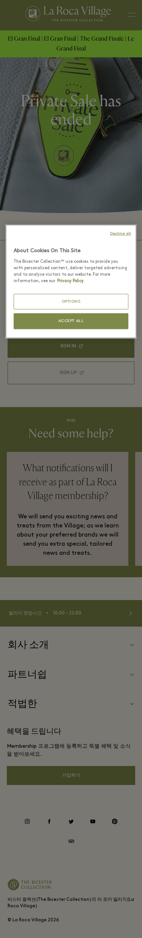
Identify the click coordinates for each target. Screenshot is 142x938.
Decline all (120, 234)
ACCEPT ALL (71, 321)
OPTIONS (71, 302)
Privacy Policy (70, 280)
